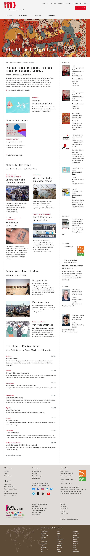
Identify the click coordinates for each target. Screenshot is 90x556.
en (70, 3)
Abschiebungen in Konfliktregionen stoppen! (21, 445)
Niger (58, 549)
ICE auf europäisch (12, 433)
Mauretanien (60, 539)
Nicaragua (59, 547)
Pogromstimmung (12, 359)
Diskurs (37, 15)
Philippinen (76, 533)
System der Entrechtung (14, 398)
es (77, 3)
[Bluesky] (33, 489)
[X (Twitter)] (43, 493)
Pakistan (59, 551)
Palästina (75, 531)
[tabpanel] (17, 137)
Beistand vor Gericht (13, 410)
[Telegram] (33, 493)
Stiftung (45, 3)
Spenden (51, 15)
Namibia (59, 545)
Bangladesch (44, 535)
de (67, 3)
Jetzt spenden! (80, 8)
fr (74, 3)
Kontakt (60, 3)
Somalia (75, 539)
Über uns (8, 15)
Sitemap (62, 511)
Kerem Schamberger (71, 332)
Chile (42, 539)
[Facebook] (38, 489)
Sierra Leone (76, 537)
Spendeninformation (70, 262)
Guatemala (44, 543)
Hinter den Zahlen (12, 420)
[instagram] (42, 489)
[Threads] (38, 493)
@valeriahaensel (77, 304)
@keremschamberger (68, 330)
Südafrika (75, 543)
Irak (42, 549)
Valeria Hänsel (69, 306)
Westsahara (76, 551)
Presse (53, 3)
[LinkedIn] (47, 489)
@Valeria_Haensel (77, 299)
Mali (58, 537)
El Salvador (44, 541)
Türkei (74, 547)
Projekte (23, 15)
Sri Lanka (75, 541)
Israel (58, 531)
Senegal (75, 535)
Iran (42, 551)
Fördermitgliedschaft (70, 260)
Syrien (74, 545)
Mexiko (59, 541)
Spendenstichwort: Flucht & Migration (19, 90)
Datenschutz (64, 509)
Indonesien (44, 547)
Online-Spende (68, 247)
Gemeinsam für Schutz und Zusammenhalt (21, 385)
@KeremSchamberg (78, 325)
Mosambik (59, 543)
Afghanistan (44, 531)
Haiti (42, 545)
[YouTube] (48, 493)
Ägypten (43, 533)
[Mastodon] (51, 489)
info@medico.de (77, 294)
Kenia (58, 533)
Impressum (63, 506)
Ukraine (75, 549)
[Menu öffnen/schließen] (83, 3)
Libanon (59, 535)
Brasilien (43, 537)
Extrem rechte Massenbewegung (17, 373)
